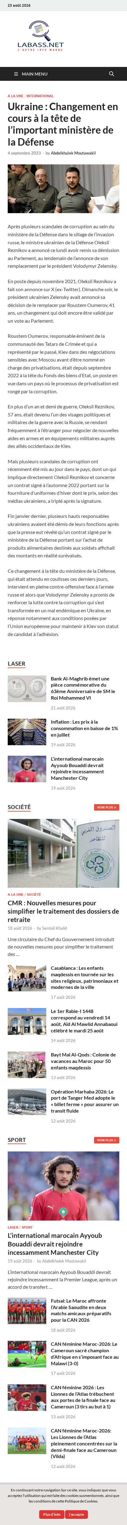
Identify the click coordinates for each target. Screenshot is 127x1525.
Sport (27, 1227)
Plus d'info (51, 1514)
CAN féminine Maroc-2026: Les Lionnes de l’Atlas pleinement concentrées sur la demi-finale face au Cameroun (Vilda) (84, 1443)
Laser (13, 1227)
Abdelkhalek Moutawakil (73, 153)
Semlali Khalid (54, 928)
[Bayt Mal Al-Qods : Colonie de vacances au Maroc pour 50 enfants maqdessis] (27, 1055)
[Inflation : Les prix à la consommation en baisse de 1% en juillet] (27, 722)
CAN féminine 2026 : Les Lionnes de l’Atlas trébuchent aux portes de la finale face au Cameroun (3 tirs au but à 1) (83, 1396)
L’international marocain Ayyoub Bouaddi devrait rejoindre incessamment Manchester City (77, 768)
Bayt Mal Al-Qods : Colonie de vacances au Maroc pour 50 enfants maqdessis (83, 1061)
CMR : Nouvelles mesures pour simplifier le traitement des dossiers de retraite (63, 911)
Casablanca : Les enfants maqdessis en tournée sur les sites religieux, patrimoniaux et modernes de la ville (84, 977)
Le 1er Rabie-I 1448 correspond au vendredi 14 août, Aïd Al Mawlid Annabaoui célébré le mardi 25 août (84, 1020)
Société (34, 894)
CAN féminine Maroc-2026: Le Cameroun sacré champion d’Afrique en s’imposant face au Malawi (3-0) (85, 1353)
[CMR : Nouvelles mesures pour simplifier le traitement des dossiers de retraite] (63, 822)
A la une (15, 96)
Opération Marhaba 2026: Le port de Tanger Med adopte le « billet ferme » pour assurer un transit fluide (85, 1101)
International (40, 96)
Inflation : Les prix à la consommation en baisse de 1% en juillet (84, 728)
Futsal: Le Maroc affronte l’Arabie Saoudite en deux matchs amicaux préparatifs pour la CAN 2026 (81, 1310)
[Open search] (111, 74)
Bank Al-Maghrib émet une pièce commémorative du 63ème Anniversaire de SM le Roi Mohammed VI (83, 688)
